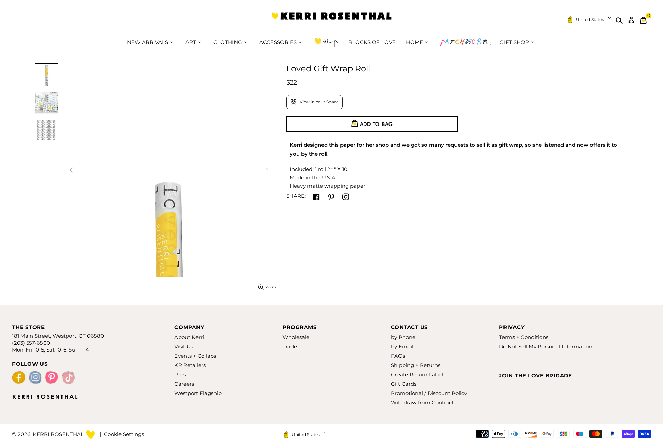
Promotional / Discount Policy (429, 393)
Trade (289, 346)
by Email (402, 346)
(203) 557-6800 (31, 342)
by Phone (403, 337)
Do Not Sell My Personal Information (545, 346)
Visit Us (183, 346)
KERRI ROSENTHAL (331, 20)
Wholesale (295, 337)
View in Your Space (319, 102)
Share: (296, 195)
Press (181, 374)
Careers (184, 383)
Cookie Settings (124, 434)
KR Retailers (190, 365)
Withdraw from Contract (422, 402)
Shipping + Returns (415, 365)
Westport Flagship (198, 393)
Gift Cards (403, 383)
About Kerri (189, 337)
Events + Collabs (195, 356)
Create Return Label (417, 374)
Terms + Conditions (523, 337)
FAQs (398, 356)
